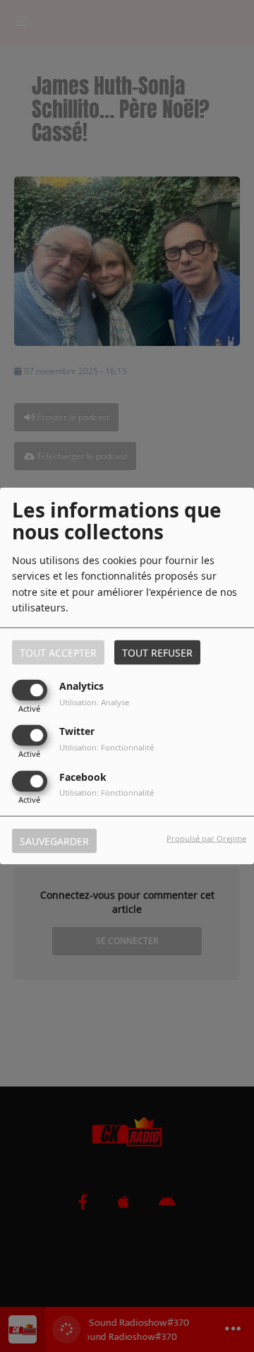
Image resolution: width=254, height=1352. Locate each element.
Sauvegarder (54, 840)
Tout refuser (157, 652)
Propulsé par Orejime (206, 837)
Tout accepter (58, 652)
